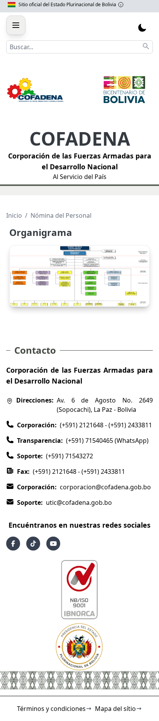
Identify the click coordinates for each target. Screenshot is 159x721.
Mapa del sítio (115, 708)
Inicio (14, 215)
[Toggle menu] (15, 25)
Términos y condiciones (51, 708)
